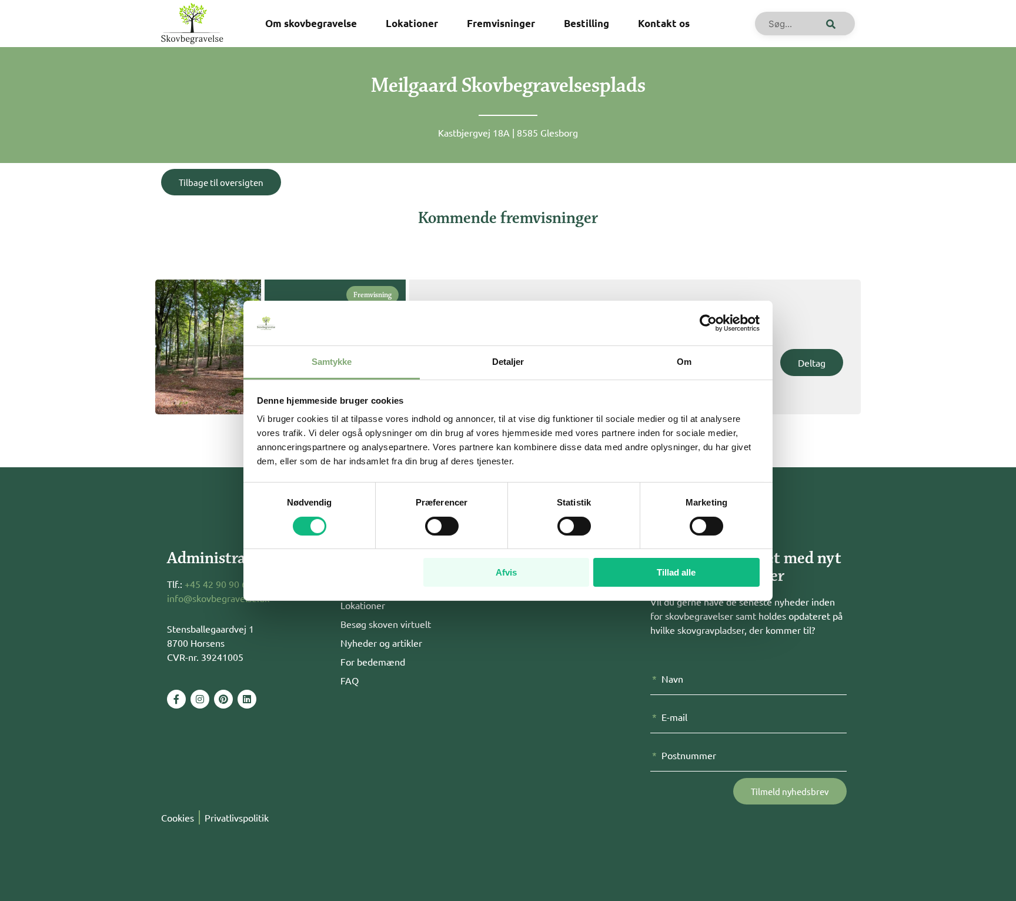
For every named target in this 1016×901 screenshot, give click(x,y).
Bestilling (586, 23)
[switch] (442, 526)
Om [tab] (684, 362)
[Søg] (828, 23)
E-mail (674, 717)
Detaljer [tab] (508, 362)
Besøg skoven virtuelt (385, 624)
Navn (672, 678)
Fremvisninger (501, 23)
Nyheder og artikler (381, 643)
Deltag (811, 362)
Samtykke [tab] (332, 362)
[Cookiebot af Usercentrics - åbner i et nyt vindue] (708, 323)
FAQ (349, 680)
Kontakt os (664, 23)
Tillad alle (676, 572)
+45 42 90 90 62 (218, 584)
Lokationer (412, 23)
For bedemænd (372, 661)
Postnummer (688, 755)
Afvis (506, 572)
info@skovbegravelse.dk (218, 598)
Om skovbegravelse (311, 23)
